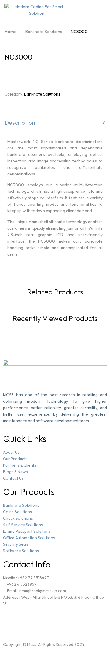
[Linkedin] (44, 623)
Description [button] (19, 122)
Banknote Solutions (43, 31)
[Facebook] (13, 623)
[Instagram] (28, 623)
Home (10, 31)
